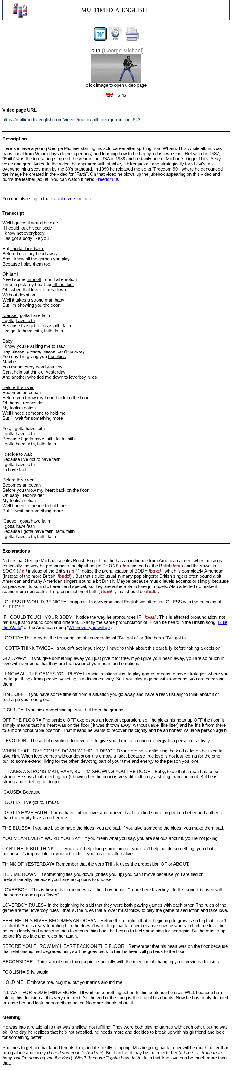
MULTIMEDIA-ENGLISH (114, 10)
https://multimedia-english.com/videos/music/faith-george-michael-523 (71, 119)
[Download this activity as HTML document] (115, 39)
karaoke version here (71, 198)
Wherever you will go (89, 627)
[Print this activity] (132, 39)
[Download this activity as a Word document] (100, 39)
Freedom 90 (107, 179)
